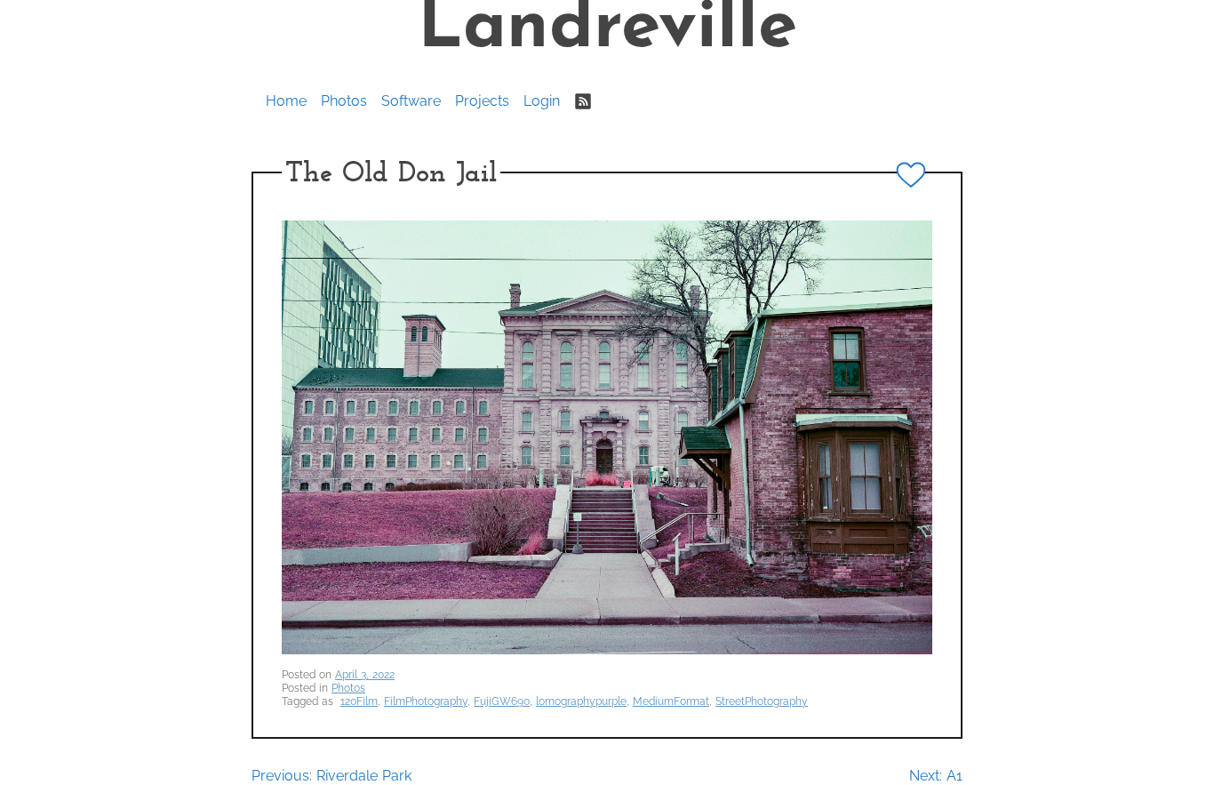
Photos (344, 100)
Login (541, 100)
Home (286, 100)
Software (411, 100)
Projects (482, 100)
